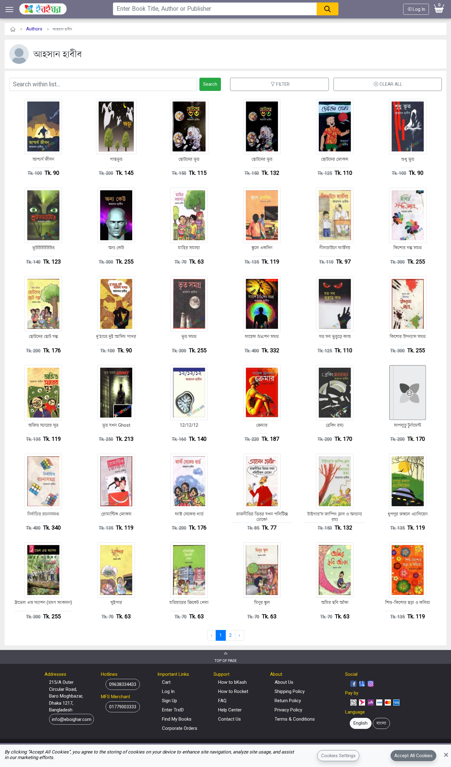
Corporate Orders (179, 728)
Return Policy (288, 700)
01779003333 (122, 707)
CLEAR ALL (391, 84)
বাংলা (381, 723)
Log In (418, 9)
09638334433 (122, 684)
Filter (283, 84)
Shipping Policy (290, 691)
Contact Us (229, 719)
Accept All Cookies (413, 755)
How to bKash (232, 682)
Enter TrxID (173, 710)
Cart (166, 682)
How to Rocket (233, 691)
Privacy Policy (288, 710)
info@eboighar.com (71, 719)
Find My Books (176, 719)
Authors (34, 29)
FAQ (222, 700)
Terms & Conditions (295, 719)
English (360, 723)
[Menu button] (9, 9)
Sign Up (169, 700)
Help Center (230, 710)
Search (210, 84)
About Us (284, 682)
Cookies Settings (338, 755)
